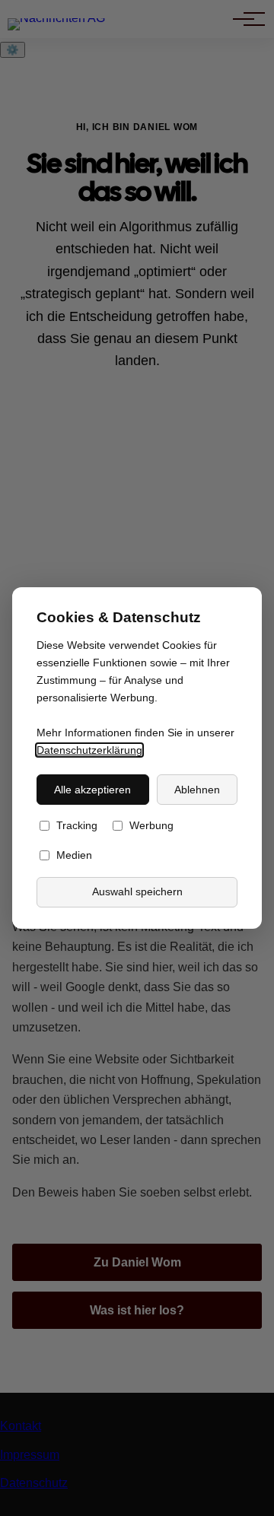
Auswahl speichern (137, 892)
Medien (74, 856)
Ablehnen (197, 789)
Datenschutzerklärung (89, 750)
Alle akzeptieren (92, 789)
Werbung (151, 826)
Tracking (76, 826)
